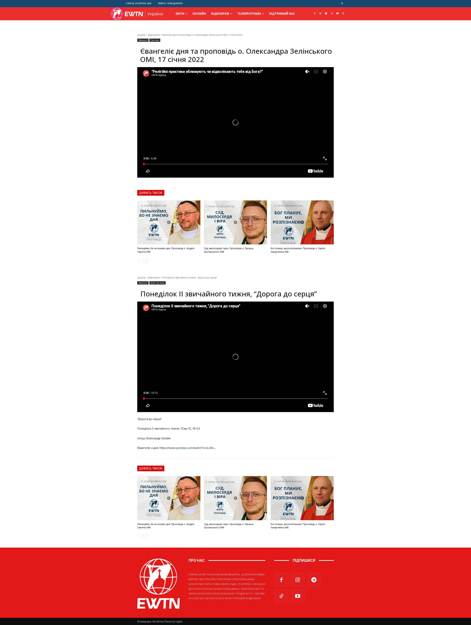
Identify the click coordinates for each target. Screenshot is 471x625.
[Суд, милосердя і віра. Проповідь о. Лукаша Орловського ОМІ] (235, 222)
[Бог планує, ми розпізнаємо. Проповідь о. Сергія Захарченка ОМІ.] (302, 222)
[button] (342, 3)
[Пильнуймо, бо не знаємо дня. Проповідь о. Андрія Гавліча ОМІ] (168, 222)
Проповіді (154, 40)
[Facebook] (315, 14)
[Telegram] (326, 14)
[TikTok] (332, 14)
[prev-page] (139, 260)
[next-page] (145, 260)
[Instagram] (320, 14)
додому (141, 34)
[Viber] (343, 14)
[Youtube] (337, 14)
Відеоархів (154, 34)
